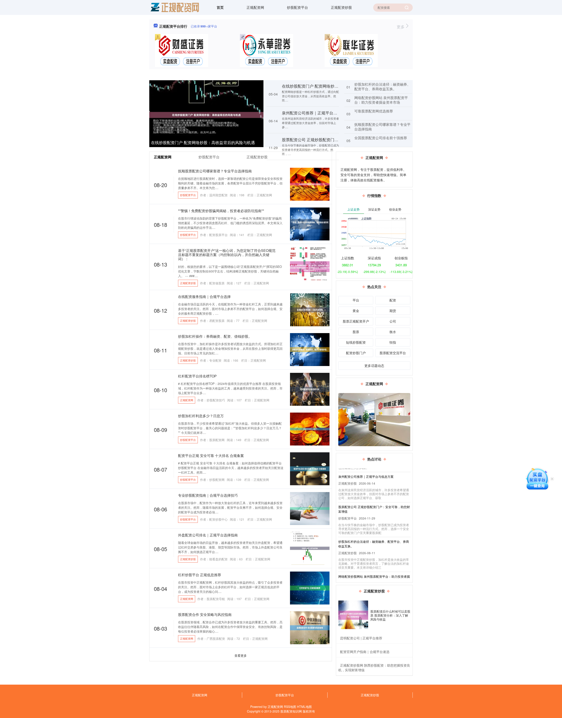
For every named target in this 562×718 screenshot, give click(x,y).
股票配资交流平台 (393, 352)
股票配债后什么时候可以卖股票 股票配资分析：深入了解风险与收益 (390, 615)
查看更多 (240, 655)
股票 (356, 331)
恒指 (392, 342)
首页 (220, 7)
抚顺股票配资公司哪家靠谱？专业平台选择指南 (382, 127)
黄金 (356, 310)
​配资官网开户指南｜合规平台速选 (364, 651)
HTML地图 (304, 706)
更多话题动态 (374, 365)
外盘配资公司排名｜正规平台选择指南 (208, 535)
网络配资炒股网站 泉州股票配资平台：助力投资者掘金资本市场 (381, 100)
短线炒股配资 (356, 342)
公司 (392, 321)
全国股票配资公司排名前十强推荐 (380, 137)
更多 (401, 26)
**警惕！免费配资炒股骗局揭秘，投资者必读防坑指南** (221, 210)
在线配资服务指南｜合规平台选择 (204, 296)
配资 (392, 300)
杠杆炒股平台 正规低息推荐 (199, 574)
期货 (392, 310)
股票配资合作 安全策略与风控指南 (205, 614)
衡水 (392, 331)
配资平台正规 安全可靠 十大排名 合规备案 (211, 455)
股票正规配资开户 (356, 321)
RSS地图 (290, 706)
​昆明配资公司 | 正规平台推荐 (361, 638)
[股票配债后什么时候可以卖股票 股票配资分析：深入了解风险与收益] (353, 615)
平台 (356, 300)
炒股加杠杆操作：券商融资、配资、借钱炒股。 (215, 336)
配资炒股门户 (356, 352)
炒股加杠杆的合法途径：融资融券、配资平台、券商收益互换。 (382, 86)
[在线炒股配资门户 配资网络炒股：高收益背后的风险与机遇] (206, 114)
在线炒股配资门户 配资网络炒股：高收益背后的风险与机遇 (203, 142)
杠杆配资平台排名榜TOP (197, 376)
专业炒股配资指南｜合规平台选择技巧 (208, 495)
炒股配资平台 (297, 7)
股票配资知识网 (291, 711)
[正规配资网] (174, 7)
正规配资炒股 (341, 7)
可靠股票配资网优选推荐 (373, 111)
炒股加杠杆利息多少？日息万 (201, 415)
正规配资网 (255, 7)
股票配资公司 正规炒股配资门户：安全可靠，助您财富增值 (334, 139)
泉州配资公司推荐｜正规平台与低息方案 (317, 112)
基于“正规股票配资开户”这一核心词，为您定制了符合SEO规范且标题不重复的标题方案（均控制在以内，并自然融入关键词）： (227, 254)
